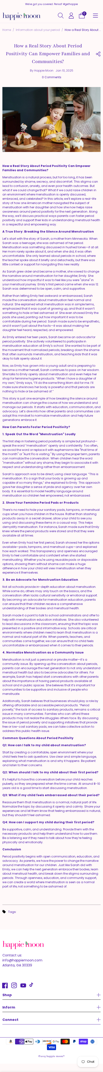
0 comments (51, 77)
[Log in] (71, 16)
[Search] (61, 16)
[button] (95, 15)
